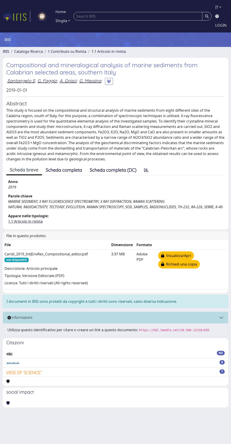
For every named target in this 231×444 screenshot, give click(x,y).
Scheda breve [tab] (24, 170)
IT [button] (216, 7)
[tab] (146, 170)
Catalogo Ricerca (28, 51)
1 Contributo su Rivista (67, 51)
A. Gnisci (68, 80)
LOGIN (220, 25)
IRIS (6, 51)
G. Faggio (47, 80)
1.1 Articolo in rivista (108, 51)
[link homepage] (16, 16)
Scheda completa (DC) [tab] (113, 170)
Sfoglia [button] (61, 20)
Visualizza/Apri (177, 255)
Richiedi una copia (180, 264)
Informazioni (21, 317)
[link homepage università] (42, 16)
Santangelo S (21, 80)
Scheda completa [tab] (64, 170)
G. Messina (90, 80)
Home (60, 11)
